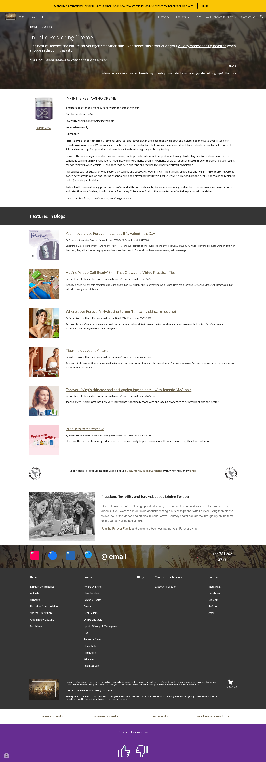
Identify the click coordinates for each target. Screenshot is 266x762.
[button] (261, 16)
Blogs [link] (197, 16)
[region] (133, 6)
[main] (133, 38)
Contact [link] (246, 16)
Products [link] (180, 16)
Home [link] (162, 16)
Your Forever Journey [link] (219, 16)
